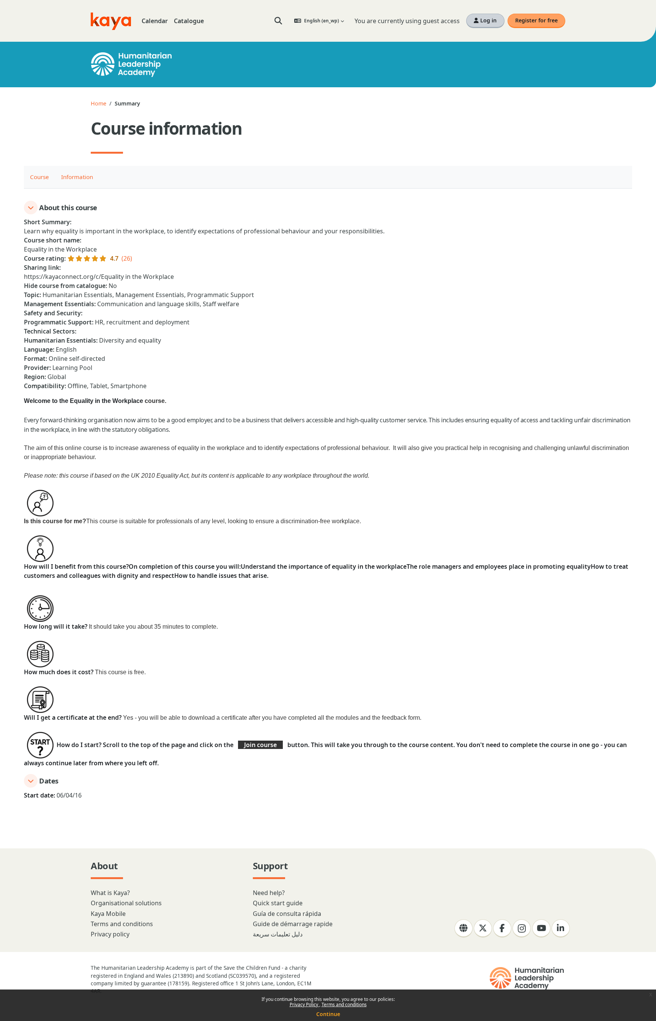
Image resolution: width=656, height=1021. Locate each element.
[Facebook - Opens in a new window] (502, 928)
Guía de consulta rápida (287, 913)
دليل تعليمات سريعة (278, 934)
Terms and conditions (344, 1004)
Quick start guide (278, 903)
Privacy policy (110, 934)
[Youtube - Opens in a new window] (541, 928)
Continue (328, 1014)
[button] (278, 21)
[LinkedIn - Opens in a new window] (561, 928)
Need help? (269, 893)
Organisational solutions (126, 903)
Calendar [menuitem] (155, 21)
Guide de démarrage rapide (293, 924)
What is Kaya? (110, 893)
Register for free (536, 20)
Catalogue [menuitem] (189, 21)
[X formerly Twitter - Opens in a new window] (483, 928)
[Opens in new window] (527, 978)
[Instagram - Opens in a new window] (521, 928)
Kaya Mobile (108, 913)
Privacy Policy (304, 1004)
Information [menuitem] (77, 177)
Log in (488, 20)
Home (98, 103)
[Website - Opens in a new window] (463, 928)
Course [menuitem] (39, 177)
